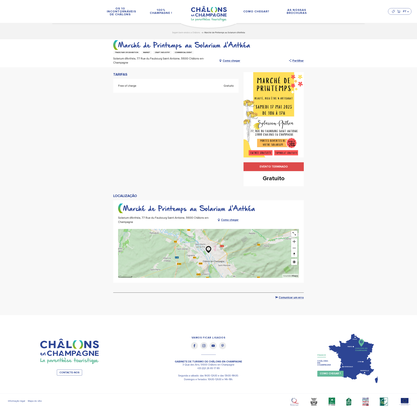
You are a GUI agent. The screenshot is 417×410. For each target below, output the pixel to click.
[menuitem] (120, 11)
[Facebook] (195, 348)
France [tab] (321, 355)
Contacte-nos (69, 372)
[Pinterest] (222, 348)
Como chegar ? (330, 373)
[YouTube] (214, 348)
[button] (406, 11)
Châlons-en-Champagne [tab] (324, 363)
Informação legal (16, 401)
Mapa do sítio (35, 401)
